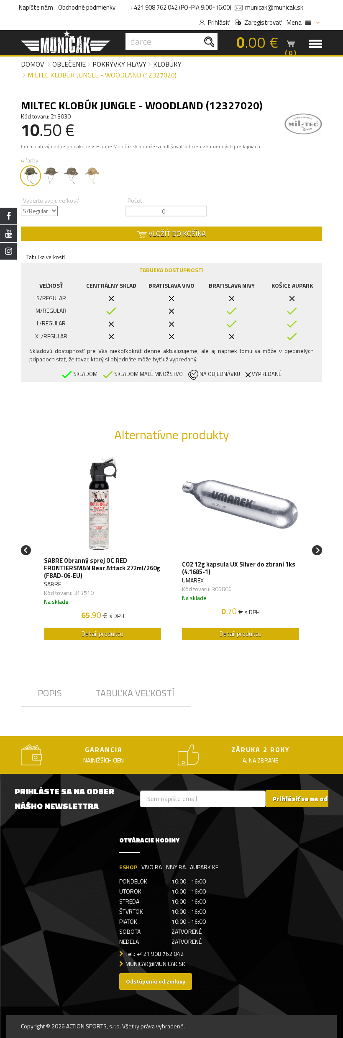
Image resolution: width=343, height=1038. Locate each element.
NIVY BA (176, 867)
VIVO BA (151, 867)
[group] (102, 550)
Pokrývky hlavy (119, 64)
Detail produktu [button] (102, 634)
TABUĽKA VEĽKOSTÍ (134, 693)
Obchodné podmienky (86, 7)
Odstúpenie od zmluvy (155, 981)
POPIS (50, 693)
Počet (135, 200)
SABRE (52, 584)
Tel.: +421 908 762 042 (154, 953)
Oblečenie (69, 64)
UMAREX (193, 580)
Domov (32, 64)
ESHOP (128, 867)
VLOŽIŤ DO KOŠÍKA (176, 233)
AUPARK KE (204, 867)
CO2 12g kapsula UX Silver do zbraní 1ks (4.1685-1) (238, 568)
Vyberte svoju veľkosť (51, 200)
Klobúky (167, 64)
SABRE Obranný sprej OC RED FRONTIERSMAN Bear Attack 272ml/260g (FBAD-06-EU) (102, 568)
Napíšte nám (36, 7)
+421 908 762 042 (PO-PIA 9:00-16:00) (180, 7)
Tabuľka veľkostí (45, 257)
